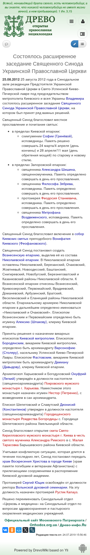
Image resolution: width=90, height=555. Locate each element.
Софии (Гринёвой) (57, 136)
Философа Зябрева (57, 183)
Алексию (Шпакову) (31, 321)
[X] (25, 530)
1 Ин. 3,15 (65, 11)
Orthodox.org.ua (43, 524)
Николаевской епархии (20, 259)
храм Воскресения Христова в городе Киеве (37, 461)
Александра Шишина (58, 169)
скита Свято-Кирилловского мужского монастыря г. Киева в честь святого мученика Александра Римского (43, 435)
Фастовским (42, 357)
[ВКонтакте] (5, 530)
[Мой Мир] (19, 530)
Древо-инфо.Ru (73, 524)
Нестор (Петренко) (63, 392)
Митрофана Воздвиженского (41, 214)
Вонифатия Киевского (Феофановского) (36, 241)
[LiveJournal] (32, 530)
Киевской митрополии (37, 338)
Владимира (75, 98)
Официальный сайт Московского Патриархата (44, 520)
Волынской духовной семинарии (41, 487)
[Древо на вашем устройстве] (83, 550)
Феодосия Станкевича (58, 197)
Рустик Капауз (66, 491)
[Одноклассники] (12, 530)
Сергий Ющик (33, 482)
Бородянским (13, 342)
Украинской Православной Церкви (42, 107)
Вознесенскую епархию (21, 254)
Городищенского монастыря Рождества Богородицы (36, 416)
